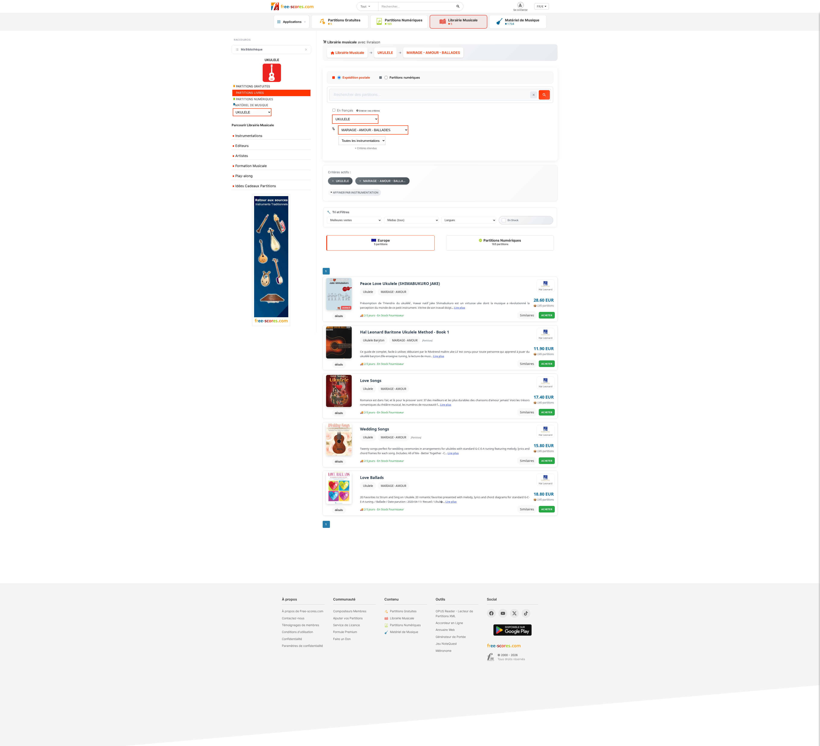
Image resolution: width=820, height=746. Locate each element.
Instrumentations (248, 136)
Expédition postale (356, 77)
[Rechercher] (458, 6)
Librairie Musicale (349, 52)
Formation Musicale (250, 166)
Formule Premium (345, 632)
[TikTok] (525, 613)
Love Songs (370, 380)
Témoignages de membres (300, 625)
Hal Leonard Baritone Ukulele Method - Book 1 (404, 332)
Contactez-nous (293, 618)
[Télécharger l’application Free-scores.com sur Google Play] (512, 630)
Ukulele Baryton (373, 340)
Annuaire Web (445, 629)
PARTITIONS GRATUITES (252, 86)
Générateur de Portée (451, 637)
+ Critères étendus (366, 148)
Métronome (443, 650)
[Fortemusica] (490, 657)
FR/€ (540, 6)
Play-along (243, 176)
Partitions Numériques (502, 242)
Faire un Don (342, 639)
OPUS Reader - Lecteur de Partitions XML (454, 613)
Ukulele (368, 292)
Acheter (546, 315)
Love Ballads (372, 477)
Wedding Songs (374, 429)
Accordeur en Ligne (449, 623)
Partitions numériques (405, 77)
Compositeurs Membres (349, 611)
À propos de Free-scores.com (302, 611)
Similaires (527, 315)
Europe (382, 242)
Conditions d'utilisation (297, 632)
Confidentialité (292, 639)
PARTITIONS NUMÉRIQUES (254, 99)
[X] (514, 613)
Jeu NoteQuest (446, 643)
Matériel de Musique (404, 632)
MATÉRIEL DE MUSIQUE (251, 105)
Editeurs (241, 146)
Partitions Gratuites (403, 611)
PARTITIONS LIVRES (249, 92)
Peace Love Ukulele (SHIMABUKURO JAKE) (400, 283)
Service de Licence (346, 625)
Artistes (241, 156)
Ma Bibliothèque (251, 49)
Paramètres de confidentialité (302, 646)
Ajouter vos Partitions (348, 618)
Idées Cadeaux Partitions (255, 186)
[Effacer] (533, 94)
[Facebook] (491, 613)
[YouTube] (502, 613)
